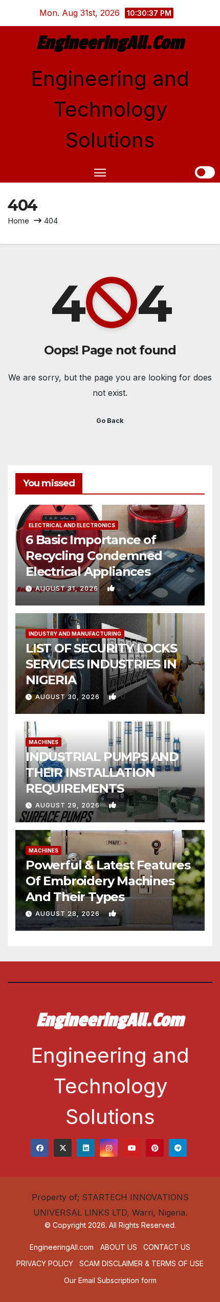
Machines (43, 742)
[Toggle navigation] (100, 172)
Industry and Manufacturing (75, 634)
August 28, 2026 (68, 913)
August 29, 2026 (68, 805)
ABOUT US (118, 1247)
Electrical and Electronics (72, 525)
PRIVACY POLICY (44, 1263)
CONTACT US (166, 1247)
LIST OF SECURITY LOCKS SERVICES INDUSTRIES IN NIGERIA (101, 664)
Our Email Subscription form (110, 1280)
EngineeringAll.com (110, 43)
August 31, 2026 (67, 588)
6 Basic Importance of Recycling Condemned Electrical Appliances (94, 555)
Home (18, 221)
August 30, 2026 (68, 697)
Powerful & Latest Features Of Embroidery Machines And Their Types (108, 881)
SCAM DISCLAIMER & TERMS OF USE (141, 1263)
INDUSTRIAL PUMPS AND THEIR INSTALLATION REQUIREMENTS (102, 772)
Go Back (110, 420)
